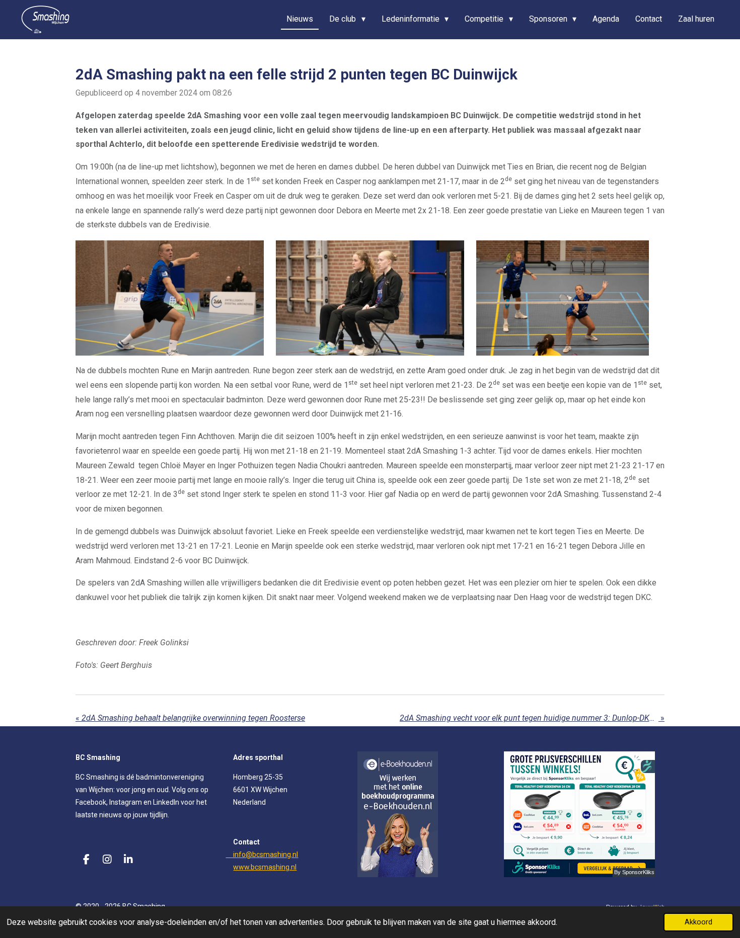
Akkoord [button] (698, 922)
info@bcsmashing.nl (262, 854)
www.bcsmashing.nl (265, 867)
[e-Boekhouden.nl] (397, 875)
